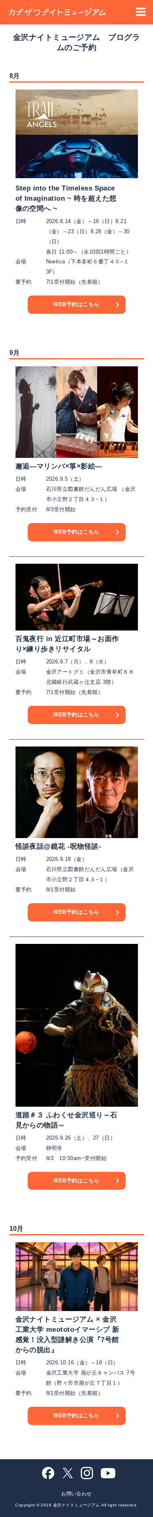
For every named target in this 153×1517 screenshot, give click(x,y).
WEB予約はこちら (76, 304)
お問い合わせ (76, 1494)
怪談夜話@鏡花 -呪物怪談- (59, 846)
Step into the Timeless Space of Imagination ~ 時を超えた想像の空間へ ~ (66, 198)
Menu (141, 12)
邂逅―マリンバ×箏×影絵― (59, 466)
